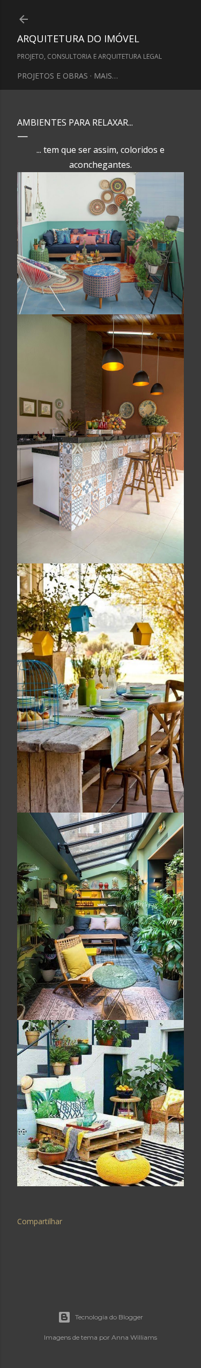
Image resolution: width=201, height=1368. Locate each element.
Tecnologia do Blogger (109, 1317)
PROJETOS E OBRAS (52, 76)
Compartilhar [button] (39, 1221)
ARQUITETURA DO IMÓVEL (78, 38)
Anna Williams (134, 1337)
